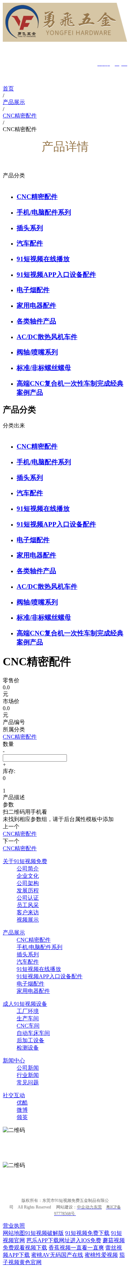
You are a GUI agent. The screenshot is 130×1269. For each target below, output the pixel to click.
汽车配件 (30, 243)
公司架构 (28, 883)
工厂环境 (28, 1011)
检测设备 (28, 1048)
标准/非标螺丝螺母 (44, 367)
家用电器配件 (36, 305)
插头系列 (30, 228)
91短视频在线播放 (43, 259)
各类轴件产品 (36, 321)
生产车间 (28, 1018)
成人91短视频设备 (25, 1004)
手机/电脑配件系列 (44, 212)
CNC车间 (28, 1026)
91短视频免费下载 (87, 1233)
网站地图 (14, 1233)
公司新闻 (28, 1068)
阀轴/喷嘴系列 (37, 352)
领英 (22, 1117)
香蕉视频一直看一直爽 (76, 1248)
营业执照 (14, 1226)
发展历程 (28, 890)
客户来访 (28, 912)
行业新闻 (28, 1075)
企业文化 (28, 876)
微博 (22, 1110)
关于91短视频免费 (25, 861)
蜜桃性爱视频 (101, 1255)
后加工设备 (30, 1040)
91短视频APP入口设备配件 (56, 274)
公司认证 (28, 898)
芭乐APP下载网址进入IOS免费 (63, 1240)
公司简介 (28, 869)
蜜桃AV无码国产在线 (57, 1255)
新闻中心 (14, 1060)
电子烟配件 (33, 290)
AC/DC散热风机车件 (47, 336)
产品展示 (14, 932)
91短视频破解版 (44, 1233)
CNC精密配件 (37, 196)
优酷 (22, 1103)
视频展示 (28, 920)
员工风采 (28, 905)
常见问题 (28, 1082)
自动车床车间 (33, 1033)
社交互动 (14, 1095)
